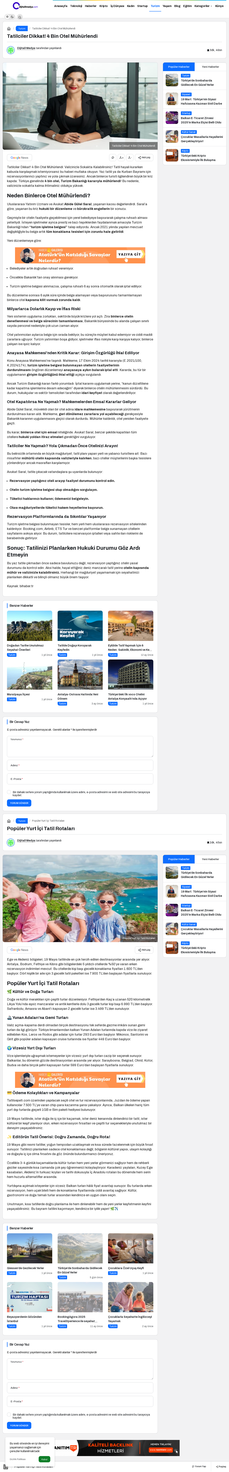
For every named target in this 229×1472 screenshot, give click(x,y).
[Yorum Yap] (112, 157)
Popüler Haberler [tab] (178, 66)
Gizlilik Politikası (18, 1459)
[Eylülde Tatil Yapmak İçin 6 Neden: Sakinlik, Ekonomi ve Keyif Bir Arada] (130, 634)
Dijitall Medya (26, 48)
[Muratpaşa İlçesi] (29, 683)
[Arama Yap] (20, 17)
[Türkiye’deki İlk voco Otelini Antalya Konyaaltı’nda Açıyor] (130, 683)
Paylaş (222, 1466)
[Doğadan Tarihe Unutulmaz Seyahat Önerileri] (29, 634)
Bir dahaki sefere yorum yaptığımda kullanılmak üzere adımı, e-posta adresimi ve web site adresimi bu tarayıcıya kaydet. (81, 794)
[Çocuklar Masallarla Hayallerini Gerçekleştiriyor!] (194, 137)
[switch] (9, 17)
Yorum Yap (200, 1466)
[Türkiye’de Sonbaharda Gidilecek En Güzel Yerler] (194, 80)
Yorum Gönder (19, 803)
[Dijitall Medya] (25, 5)
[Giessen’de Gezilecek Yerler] (29, 1256)
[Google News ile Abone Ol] (19, 157)
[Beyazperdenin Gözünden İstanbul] (29, 1305)
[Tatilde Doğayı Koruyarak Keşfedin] (80, 634)
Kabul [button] (44, 1459)
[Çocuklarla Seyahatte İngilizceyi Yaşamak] (130, 1305)
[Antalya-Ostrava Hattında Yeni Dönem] (80, 683)
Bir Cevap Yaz (19, 722)
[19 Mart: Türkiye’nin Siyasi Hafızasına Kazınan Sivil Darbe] (194, 99)
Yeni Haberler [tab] (210, 66)
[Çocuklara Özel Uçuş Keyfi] (130, 1256)
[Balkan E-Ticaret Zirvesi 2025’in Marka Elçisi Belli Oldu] (194, 118)
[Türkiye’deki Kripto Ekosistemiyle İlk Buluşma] (194, 155)
